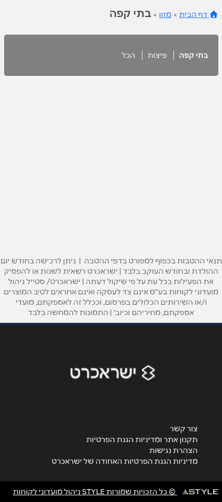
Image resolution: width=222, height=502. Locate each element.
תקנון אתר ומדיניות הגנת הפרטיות (142, 439)
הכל (128, 55)
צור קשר (184, 428)
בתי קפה (193, 55)
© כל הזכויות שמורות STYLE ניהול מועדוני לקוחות (95, 491)
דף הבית (194, 14)
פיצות (157, 55)
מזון (165, 14)
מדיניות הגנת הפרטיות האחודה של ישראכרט (125, 461)
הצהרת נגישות (173, 450)
